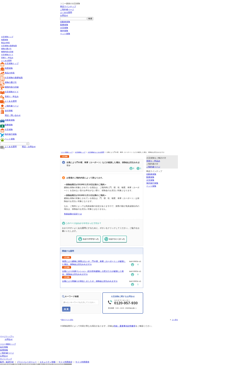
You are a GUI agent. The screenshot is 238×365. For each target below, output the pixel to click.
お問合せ (64, 15)
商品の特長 (5, 43)
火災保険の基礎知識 (9, 46)
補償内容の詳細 (7, 52)
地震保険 (4, 40)
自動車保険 (65, 22)
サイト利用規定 (65, 362)
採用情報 (4, 350)
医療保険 (64, 25)
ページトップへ (7, 336)
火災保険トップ (7, 37)
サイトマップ (6, 359)
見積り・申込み (7, 58)
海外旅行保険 (11, 134)
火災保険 (64, 28)
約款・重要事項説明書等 (124, 326)
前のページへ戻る (67, 320)
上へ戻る (175, 320)
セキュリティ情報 (48, 362)
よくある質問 (66, 12)
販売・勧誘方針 (7, 362)
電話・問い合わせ (13, 115)
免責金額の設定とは (73, 214)
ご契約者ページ (67, 9)
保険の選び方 (6, 49)
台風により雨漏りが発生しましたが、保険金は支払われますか (90, 281)
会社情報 (9, 111)
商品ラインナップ (68, 6)
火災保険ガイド (7, 55)
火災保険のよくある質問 (96, 152)
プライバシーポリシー (27, 362)
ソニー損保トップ (67, 152)
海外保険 (64, 31)
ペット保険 (65, 34)
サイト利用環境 (82, 362)
